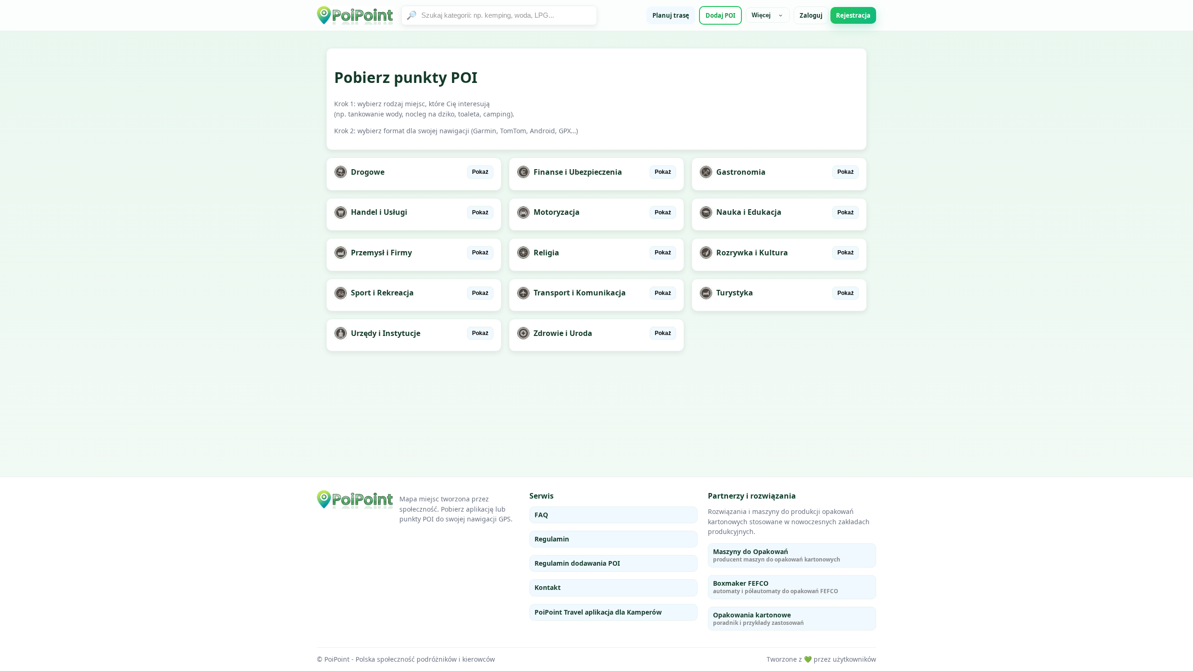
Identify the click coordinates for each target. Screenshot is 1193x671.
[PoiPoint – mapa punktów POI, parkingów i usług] (355, 499)
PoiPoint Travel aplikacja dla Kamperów (598, 612)
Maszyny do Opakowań (776, 555)
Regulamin (552, 538)
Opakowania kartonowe (758, 618)
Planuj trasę (670, 15)
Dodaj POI (720, 15)
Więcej (761, 15)
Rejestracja (853, 15)
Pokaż (480, 172)
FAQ (541, 514)
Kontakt (548, 587)
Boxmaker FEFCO (775, 587)
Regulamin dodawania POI (577, 563)
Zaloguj (811, 15)
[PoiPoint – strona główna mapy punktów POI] (355, 15)
